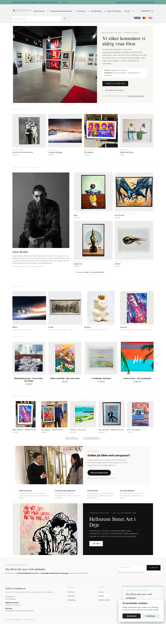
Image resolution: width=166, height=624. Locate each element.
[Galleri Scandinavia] (22, 10)
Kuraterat (81, 11)
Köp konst (71, 592)
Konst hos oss (39, 11)
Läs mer (96, 543)
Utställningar (96, 11)
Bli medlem (153, 567)
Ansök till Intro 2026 (115, 83)
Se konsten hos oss (114, 90)
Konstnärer (71, 596)
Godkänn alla (131, 616)
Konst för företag (114, 11)
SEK (64, 2)
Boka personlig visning (99, 473)
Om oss (127, 11)
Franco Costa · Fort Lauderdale (101, 378)
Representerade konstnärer (61, 11)
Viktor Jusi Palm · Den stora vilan (29, 378)
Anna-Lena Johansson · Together (137, 378)
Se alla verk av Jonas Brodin (90, 272)
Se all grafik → (72, 438)
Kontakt (101, 596)
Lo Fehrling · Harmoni (65, 378)
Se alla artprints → (91, 438)
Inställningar (150, 616)
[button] (48, 11)
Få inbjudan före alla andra (135, 96)
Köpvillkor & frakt (104, 600)
